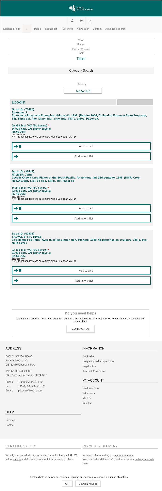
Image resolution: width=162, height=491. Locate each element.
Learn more (88, 483)
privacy (16, 459)
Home (80, 44)
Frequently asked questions (98, 361)
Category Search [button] (81, 70)
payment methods (123, 455)
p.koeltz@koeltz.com (30, 390)
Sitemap (10, 420)
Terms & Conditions (94, 371)
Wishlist (87, 403)
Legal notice (89, 366)
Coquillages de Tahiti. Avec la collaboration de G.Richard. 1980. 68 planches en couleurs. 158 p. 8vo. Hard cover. (80, 241)
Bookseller (89, 356)
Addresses (89, 393)
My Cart (81, 21)
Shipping (16, 134)
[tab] (81, 70)
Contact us (80, 328)
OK (67, 483)
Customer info (91, 388)
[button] (11, 29)
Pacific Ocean (80, 49)
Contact (10, 425)
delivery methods (144, 459)
